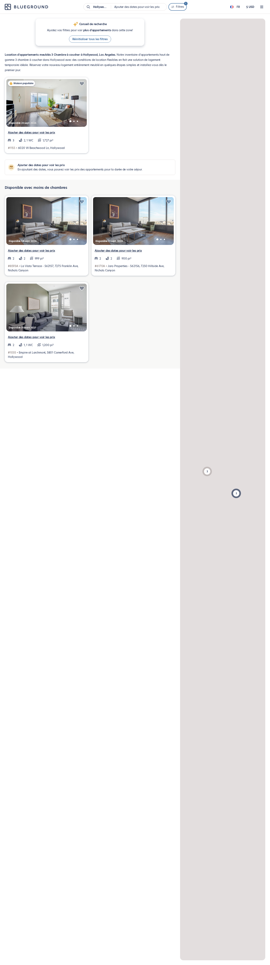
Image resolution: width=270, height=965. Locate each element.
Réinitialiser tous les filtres (90, 39)
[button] (236, 493)
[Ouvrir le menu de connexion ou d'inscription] (261, 6)
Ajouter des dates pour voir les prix (31, 132)
